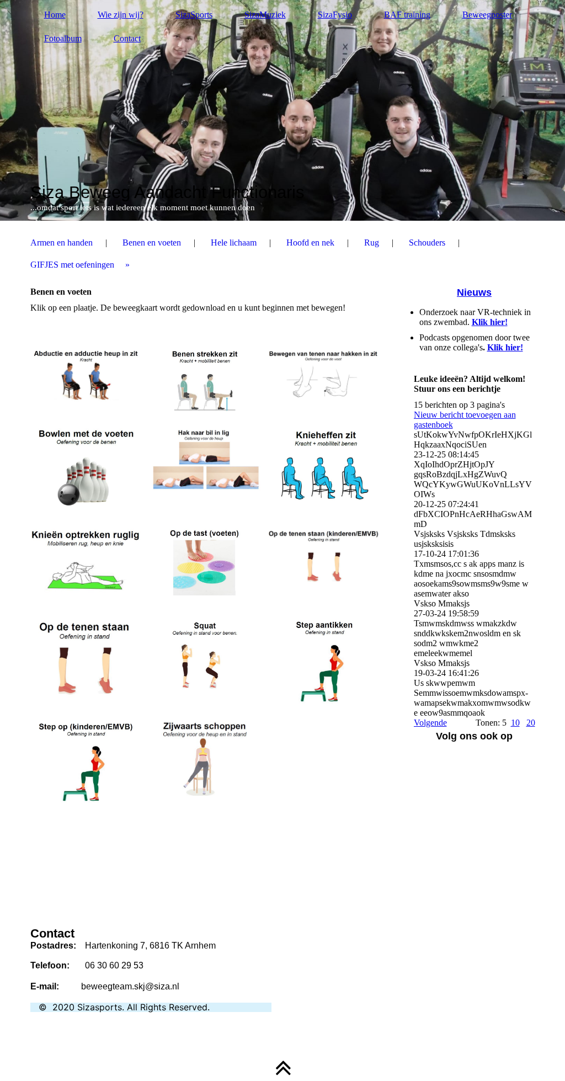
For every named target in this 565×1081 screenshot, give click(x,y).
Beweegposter (487, 14)
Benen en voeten (151, 242)
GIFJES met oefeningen (72, 264)
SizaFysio (335, 14)
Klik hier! (490, 322)
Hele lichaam (234, 242)
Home (55, 14)
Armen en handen (61, 242)
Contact (127, 38)
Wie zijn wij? (120, 14)
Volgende (430, 722)
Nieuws (474, 292)
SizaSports (193, 14)
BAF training (407, 14)
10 (515, 722)
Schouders (427, 242)
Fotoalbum (63, 38)
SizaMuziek (265, 14)
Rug (371, 242)
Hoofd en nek (310, 242)
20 (530, 722)
